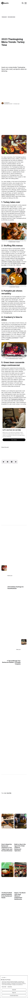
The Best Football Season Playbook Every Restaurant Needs (6, 895)
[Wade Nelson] (3, 826)
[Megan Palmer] (3, 875)
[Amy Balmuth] (2, 103)
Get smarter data (11, 16)
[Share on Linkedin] (12, 462)
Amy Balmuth (6, 102)
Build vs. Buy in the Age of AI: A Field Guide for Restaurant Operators (20, 847)
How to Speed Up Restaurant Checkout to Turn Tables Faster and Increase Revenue (6, 847)
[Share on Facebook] (8, 462)
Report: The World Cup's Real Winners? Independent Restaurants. (19, 896)
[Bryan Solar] (16, 826)
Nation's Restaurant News (8, 194)
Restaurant (4, 16)
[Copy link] (16, 462)
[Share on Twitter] (3, 462)
